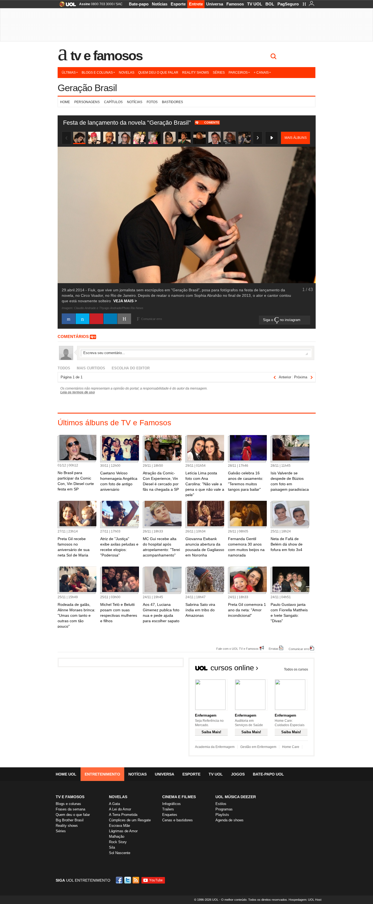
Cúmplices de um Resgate (130, 820)
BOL (269, 4)
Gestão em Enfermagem (258, 747)
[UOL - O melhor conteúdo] (66, 5)
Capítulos (113, 102)
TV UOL (254, 4)
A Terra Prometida (123, 815)
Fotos (152, 102)
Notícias (159, 4)
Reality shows (195, 72)
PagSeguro (288, 4)
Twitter (128, 880)
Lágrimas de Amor (123, 831)
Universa (214, 4)
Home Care (290, 747)
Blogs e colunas (97, 72)
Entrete (196, 4)
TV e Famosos (106, 55)
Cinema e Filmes (179, 797)
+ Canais (261, 72)
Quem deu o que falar (158, 72)
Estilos (220, 804)
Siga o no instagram (282, 320)
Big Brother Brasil (70, 820)
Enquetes (169, 815)
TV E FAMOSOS (70, 797)
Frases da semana (70, 809)
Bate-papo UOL (268, 774)
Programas (224, 809)
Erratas (274, 648)
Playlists (222, 815)
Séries (219, 72)
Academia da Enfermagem (215, 747)
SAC (119, 4)
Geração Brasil (87, 87)
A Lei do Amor (120, 809)
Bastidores (172, 102)
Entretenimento (102, 774)
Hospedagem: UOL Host (305, 899)
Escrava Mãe (119, 826)
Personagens (87, 102)
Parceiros (238, 72)
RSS (136, 880)
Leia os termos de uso (77, 392)
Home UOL (66, 774)
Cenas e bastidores (177, 820)
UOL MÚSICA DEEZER (235, 797)
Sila (112, 847)
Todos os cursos (296, 669)
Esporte (178, 4)
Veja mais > (125, 301)
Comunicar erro (299, 648)
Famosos (235, 4)
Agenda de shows (229, 820)
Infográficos (171, 804)
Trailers (168, 809)
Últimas (69, 72)
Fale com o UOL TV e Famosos (237, 648)
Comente (211, 122)
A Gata (114, 804)
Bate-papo (139, 4)
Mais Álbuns (296, 138)
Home (65, 102)
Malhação (116, 836)
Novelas (126, 72)
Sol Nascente (119, 853)
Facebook (120, 880)
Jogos (238, 774)
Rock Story (118, 842)
